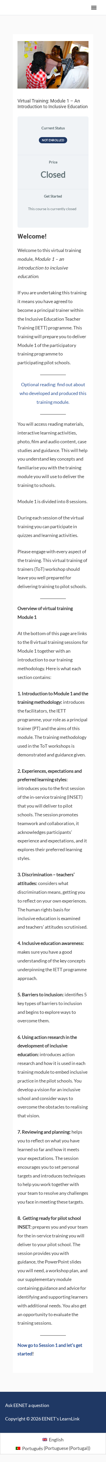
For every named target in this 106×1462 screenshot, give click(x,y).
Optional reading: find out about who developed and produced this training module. (53, 393)
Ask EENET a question (27, 1405)
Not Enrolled (53, 140)
